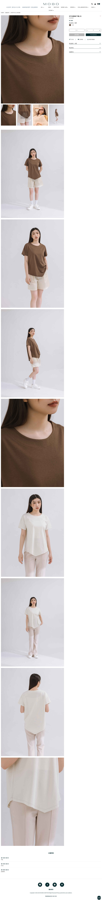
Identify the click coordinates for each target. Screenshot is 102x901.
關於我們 (51, 889)
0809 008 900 (53, 896)
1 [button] (24, 103)
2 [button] (26, 103)
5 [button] (34, 103)
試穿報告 (81, 39)
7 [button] (38, 103)
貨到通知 (77, 34)
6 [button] (36, 103)
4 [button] (31, 103)
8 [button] (41, 103)
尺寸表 (72, 39)
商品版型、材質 (73, 43)
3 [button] (29, 103)
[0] (98, 4)
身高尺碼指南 (92, 39)
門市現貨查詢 (93, 34)
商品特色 (71, 47)
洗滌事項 (71, 52)
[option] (32, 59)
